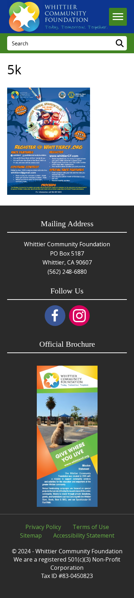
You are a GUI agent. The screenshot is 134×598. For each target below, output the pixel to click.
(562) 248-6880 (67, 272)
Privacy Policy (43, 527)
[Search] (120, 43)
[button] (55, 315)
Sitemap (31, 535)
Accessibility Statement (83, 535)
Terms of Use (91, 527)
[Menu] (118, 17)
